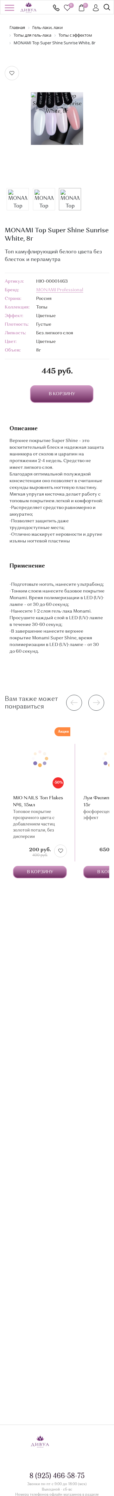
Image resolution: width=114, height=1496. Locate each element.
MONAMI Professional (59, 290)
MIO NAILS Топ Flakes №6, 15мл (38, 802)
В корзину (40, 872)
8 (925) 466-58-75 (56, 8)
